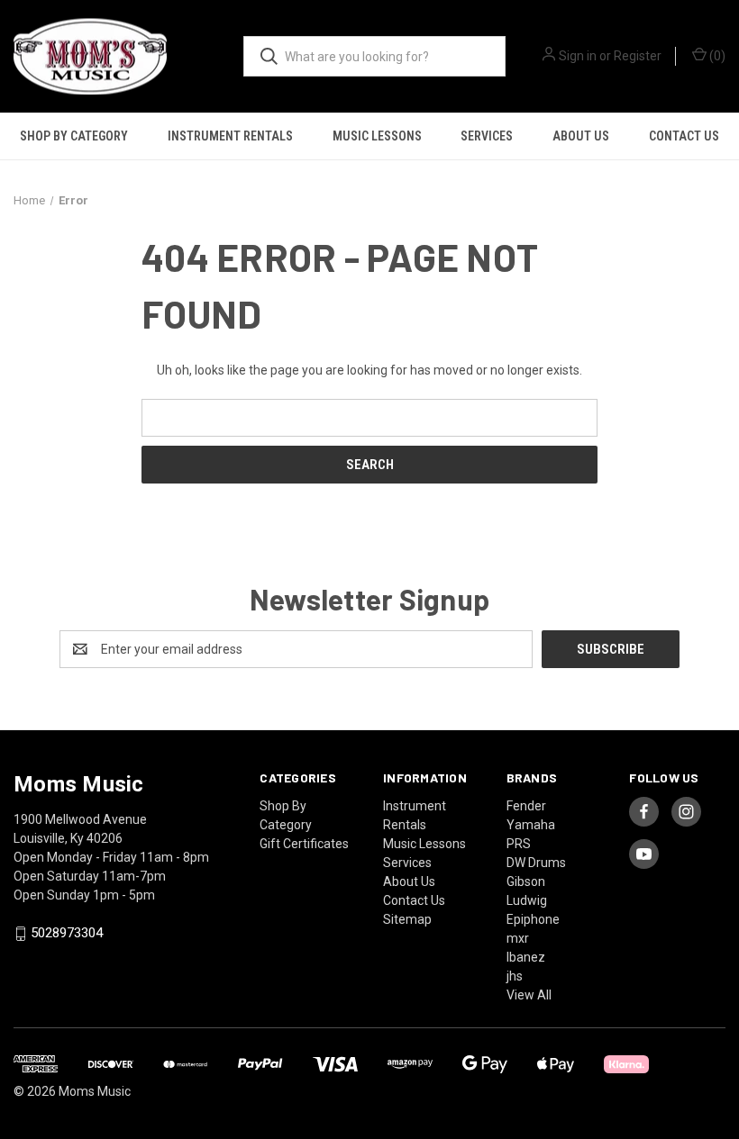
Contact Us (684, 136)
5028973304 (67, 934)
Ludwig (526, 900)
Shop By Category (74, 136)
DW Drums (536, 862)
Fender (526, 806)
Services (487, 136)
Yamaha (530, 825)
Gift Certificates (304, 843)
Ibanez (525, 957)
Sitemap (407, 919)
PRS (518, 843)
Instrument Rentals (230, 136)
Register (637, 56)
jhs (514, 976)
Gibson (525, 881)
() (716, 56)
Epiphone (533, 919)
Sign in (578, 56)
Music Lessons (377, 136)
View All (529, 995)
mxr (517, 938)
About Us (580, 136)
